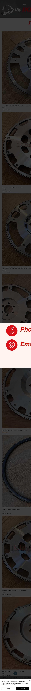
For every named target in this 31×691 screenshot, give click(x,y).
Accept (23, 688)
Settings (8, 688)
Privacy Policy (12, 685)
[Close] (29, 681)
